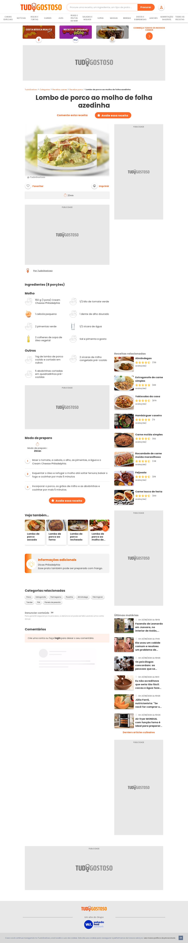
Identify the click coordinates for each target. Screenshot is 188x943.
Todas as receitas (180, 18)
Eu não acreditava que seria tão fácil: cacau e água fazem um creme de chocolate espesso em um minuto (148, 684)
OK (181, 938)
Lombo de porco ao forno (55, 536)
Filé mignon (98, 597)
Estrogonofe (41, 597)
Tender (29, 602)
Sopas (101, 18)
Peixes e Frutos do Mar (74, 18)
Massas (114, 18)
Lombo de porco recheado (76, 536)
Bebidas (127, 18)
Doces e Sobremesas (140, 18)
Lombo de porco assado (33, 536)
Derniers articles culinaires (139, 732)
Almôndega (83, 597)
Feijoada (140, 472)
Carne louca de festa (148, 491)
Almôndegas (143, 358)
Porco (28, 597)
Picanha (69, 597)
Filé (38, 602)
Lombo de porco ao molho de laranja (98, 536)
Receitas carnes (59, 89)
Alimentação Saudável (166, 18)
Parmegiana (56, 597)
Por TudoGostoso (43, 270)
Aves (61, 18)
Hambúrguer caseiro (148, 415)
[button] (100, 186)
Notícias (21, 18)
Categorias (45, 89)
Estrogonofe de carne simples (149, 379)
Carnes (48, 18)
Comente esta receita (72, 115)
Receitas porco (76, 89)
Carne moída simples (149, 434)
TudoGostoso (31, 89)
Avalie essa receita (114, 115)
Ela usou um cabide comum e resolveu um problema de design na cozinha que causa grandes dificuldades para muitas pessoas (147, 646)
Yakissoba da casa (147, 396)
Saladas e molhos (87, 18)
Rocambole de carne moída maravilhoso (148, 455)
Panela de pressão (53, 602)
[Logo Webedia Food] (94, 924)
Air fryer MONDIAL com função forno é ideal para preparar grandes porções (147, 722)
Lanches (153, 18)
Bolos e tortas (34, 18)
